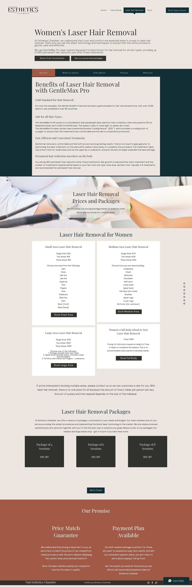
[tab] (43, 73)
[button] (116, 11)
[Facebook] (152, 582)
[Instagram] (148, 582)
